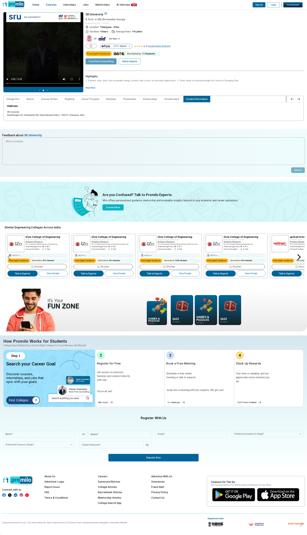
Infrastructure (171, 99)
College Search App (110, 503)
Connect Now (113, 207)
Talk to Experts (22, 273)
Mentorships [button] (102, 4)
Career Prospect (90, 99)
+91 (84, 434)
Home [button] (35, 4)
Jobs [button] (86, 4)
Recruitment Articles (110, 492)
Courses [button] (51, 4)
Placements (129, 99)
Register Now (153, 457)
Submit (298, 170)
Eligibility (70, 99)
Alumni (30, 99)
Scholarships (150, 99)
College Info (12, 99)
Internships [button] (69, 4)
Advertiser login (54, 481)
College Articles (107, 487)
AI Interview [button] (123, 4)
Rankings (111, 99)
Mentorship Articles (109, 497)
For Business (293, 5)
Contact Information (197, 99)
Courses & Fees (49, 99)
